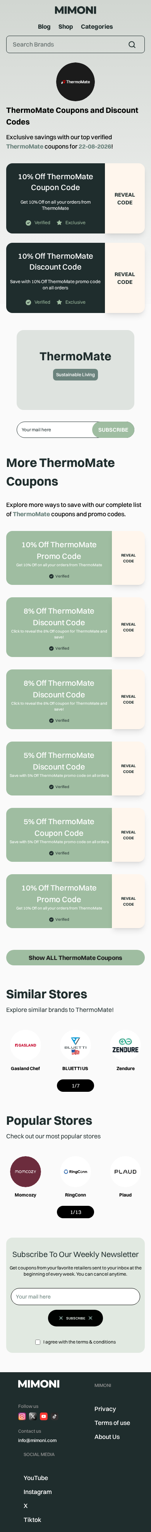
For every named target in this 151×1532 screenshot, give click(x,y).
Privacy (105, 1409)
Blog (44, 26)
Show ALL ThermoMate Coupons (75, 957)
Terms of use (112, 1423)
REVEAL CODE (125, 198)
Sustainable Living (75, 374)
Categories (97, 26)
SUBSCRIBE (113, 429)
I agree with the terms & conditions (79, 1342)
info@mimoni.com (37, 1440)
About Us (107, 1436)
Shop (65, 26)
